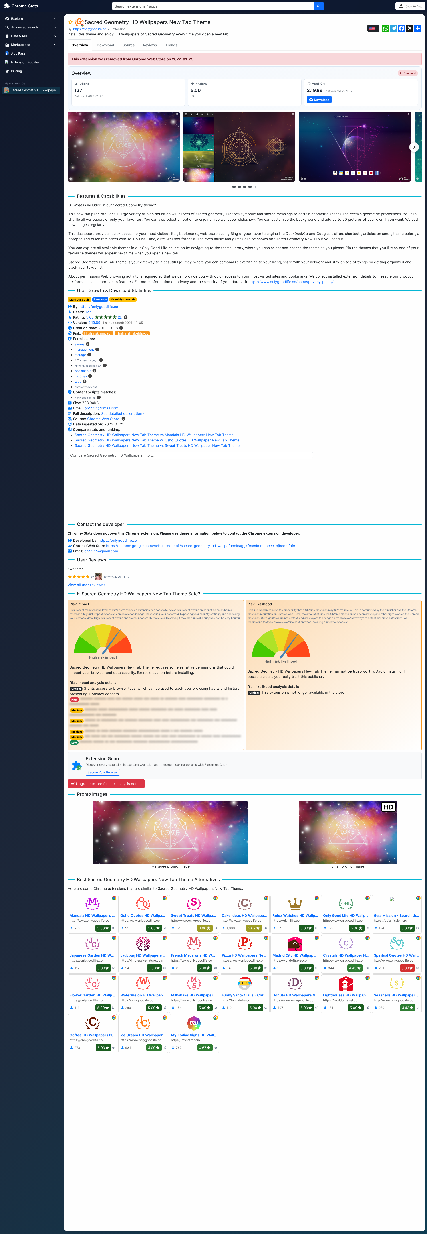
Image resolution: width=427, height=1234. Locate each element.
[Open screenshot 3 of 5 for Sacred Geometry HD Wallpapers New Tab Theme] (355, 147)
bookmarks (83, 371)
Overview (79, 45)
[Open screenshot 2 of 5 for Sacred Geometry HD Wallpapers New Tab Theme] (239, 147)
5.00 (104, 317)
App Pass (18, 53)
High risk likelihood (132, 333)
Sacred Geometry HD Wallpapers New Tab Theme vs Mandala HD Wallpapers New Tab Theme (154, 435)
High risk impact (98, 333)
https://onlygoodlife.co (89, 29)
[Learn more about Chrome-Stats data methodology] (123, 419)
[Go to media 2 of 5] (239, 186)
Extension (118, 29)
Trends (171, 45)
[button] (410, 6)
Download (105, 45)
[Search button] (319, 6)
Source (129, 45)
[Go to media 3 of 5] (244, 186)
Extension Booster (25, 62)
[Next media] (414, 147)
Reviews (150, 45)
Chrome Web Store (103, 419)
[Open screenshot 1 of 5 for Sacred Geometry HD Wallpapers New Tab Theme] (124, 147)
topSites (81, 376)
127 (88, 312)
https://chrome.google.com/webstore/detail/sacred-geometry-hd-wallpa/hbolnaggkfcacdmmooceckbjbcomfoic (200, 545)
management (84, 349)
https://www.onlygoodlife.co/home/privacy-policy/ (291, 281)
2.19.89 (94, 322)
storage (80, 355)
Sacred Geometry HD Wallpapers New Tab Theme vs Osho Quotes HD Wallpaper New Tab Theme (157, 440)
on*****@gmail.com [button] (101, 408)
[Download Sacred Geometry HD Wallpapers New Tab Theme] (361, 92)
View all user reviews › (86, 585)
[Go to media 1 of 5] (234, 186)
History (17, 83)
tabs (78, 381)
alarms (79, 344)
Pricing (16, 71)
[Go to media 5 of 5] (255, 186)
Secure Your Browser (103, 772)
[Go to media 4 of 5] (250, 186)
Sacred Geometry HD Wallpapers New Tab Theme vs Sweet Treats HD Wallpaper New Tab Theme (157, 445)
